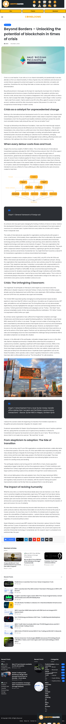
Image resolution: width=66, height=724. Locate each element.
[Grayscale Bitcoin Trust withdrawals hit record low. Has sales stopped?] (13, 556)
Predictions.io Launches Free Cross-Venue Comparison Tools (34, 582)
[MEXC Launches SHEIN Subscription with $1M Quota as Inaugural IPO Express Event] (8, 612)
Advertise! (55, 11)
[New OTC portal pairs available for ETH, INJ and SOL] (6, 667)
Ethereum (7, 25)
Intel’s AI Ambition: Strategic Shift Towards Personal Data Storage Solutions (21, 684)
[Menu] (2, 18)
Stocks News (55, 664)
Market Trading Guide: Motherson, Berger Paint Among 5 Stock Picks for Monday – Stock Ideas (19, 675)
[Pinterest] (34, 539)
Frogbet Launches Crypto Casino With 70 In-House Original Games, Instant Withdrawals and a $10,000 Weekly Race (38, 596)
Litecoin (54, 675)
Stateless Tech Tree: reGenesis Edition (50, 562)
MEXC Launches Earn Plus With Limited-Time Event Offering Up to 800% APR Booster (48, 694)
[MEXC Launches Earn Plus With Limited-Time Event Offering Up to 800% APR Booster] (8, 591)
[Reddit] (38, 539)
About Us (26, 721)
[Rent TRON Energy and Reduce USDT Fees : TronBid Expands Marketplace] (8, 619)
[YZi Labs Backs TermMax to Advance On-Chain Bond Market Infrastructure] (8, 605)
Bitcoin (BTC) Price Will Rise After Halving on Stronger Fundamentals (32, 561)
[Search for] (64, 18)
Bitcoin (54, 667)
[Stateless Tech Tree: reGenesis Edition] (53, 555)
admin (6, 43)
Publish (33, 11)
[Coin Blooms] (33, 17)
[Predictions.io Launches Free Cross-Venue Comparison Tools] (8, 584)
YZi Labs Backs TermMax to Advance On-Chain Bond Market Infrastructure (38, 603)
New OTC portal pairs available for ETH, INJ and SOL (22, 665)
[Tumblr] (30, 539)
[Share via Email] (46, 539)
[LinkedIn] (26, 539)
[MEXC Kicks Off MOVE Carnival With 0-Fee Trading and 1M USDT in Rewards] (8, 633)
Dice (11, 11)
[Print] (51, 539)
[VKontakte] (42, 539)
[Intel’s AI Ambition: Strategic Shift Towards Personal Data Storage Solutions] (6, 688)
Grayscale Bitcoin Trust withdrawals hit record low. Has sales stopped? (12, 564)
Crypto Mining (56, 678)
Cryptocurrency (56, 681)
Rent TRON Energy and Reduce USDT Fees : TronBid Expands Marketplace (37, 617)
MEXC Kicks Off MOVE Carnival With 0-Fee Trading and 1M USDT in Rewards (38, 631)
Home (21, 721)
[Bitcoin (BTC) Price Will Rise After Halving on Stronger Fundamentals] (33, 555)
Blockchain (55, 669)
